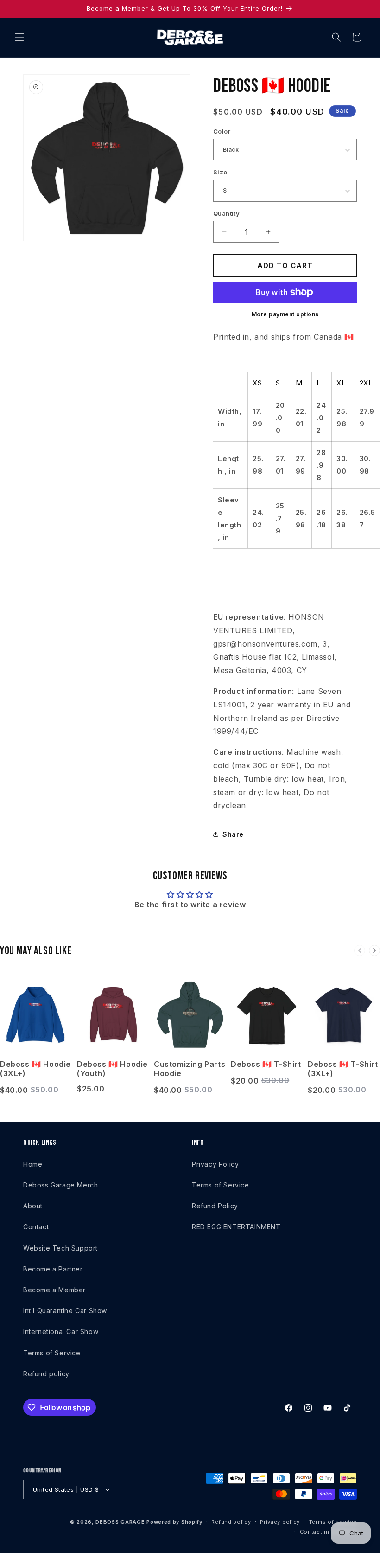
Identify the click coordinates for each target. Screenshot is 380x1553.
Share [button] (233, 834)
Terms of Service (52, 1353)
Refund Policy (215, 1206)
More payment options (285, 314)
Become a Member (54, 1290)
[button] (19, 37)
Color (221, 131)
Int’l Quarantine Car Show (65, 1311)
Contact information (328, 1531)
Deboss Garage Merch (60, 1185)
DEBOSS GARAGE (120, 1522)
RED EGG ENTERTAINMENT (236, 1227)
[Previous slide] (359, 950)
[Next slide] (374, 950)
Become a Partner (53, 1269)
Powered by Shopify (174, 1522)
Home (32, 1164)
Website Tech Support (60, 1248)
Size (220, 172)
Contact (36, 1227)
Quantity (226, 213)
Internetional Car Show (60, 1331)
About (33, 1206)
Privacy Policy (215, 1164)
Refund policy (46, 1374)
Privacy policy (280, 1522)
